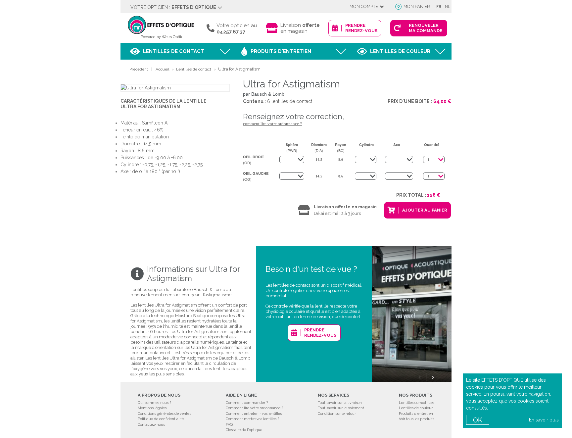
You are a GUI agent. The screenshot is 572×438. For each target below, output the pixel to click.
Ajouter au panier (424, 210)
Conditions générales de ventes (164, 414)
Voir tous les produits (416, 419)
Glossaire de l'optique (244, 430)
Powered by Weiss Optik (161, 37)
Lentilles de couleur (400, 51)
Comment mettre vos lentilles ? (252, 419)
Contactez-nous (151, 424)
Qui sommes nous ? (154, 403)
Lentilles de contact (173, 51)
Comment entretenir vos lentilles (254, 414)
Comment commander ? (247, 403)
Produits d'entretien (281, 51)
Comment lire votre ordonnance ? (272, 123)
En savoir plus (544, 419)
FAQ (229, 424)
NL (447, 6)
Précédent (138, 69)
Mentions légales (152, 408)
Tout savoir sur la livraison (340, 403)
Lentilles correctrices (416, 403)
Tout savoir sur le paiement (341, 408)
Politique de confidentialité (161, 419)
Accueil (162, 69)
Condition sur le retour (337, 414)
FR (438, 6)
